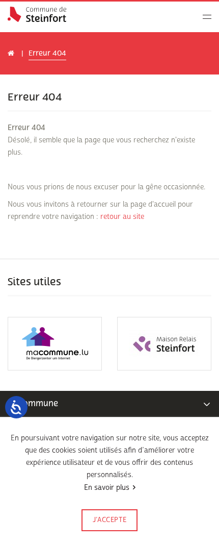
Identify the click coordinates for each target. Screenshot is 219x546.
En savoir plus (106, 487)
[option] (55, 343)
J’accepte (110, 520)
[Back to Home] (37, 14)
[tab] (109, 403)
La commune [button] (33, 403)
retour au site (122, 216)
